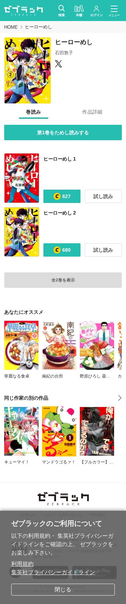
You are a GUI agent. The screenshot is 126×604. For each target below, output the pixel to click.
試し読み (103, 196)
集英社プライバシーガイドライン (53, 572)
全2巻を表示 (63, 280)
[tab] (33, 112)
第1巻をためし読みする (63, 132)
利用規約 (22, 564)
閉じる (63, 589)
